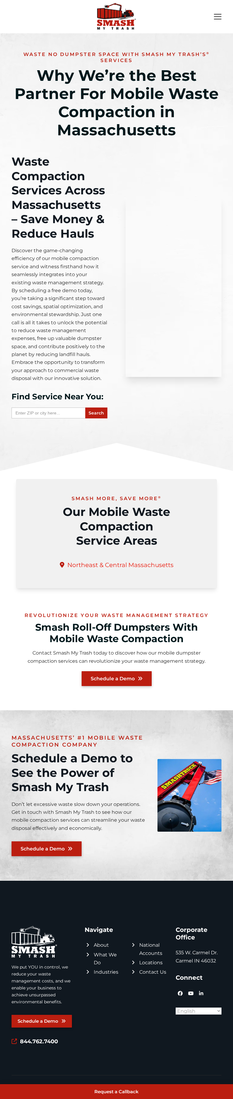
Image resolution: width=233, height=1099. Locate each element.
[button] (217, 16)
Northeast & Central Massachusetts (120, 565)
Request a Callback (116, 1091)
